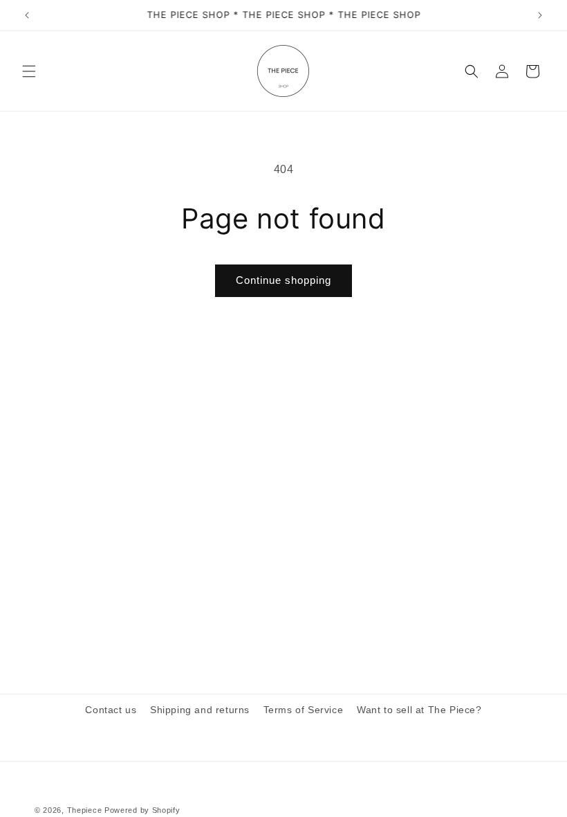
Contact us (110, 709)
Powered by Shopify (142, 810)
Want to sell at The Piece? (419, 709)
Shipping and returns (200, 709)
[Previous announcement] (27, 15)
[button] (29, 71)
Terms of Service (303, 709)
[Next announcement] (540, 15)
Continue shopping (283, 280)
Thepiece (84, 810)
